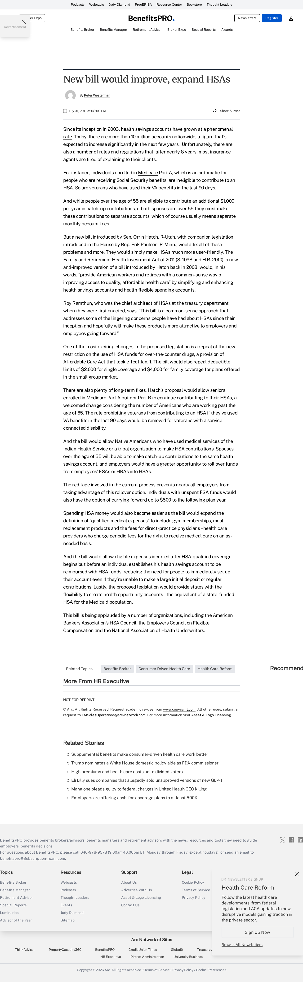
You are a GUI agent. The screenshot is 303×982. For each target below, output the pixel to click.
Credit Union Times (143, 949)
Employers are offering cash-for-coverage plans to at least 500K (134, 797)
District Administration (147, 957)
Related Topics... (81, 669)
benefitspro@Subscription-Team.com (32, 858)
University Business (188, 957)
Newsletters (247, 18)
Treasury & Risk (209, 949)
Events (66, 905)
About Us (129, 882)
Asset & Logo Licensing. (211, 715)
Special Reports (13, 905)
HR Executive (110, 957)
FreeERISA (143, 4)
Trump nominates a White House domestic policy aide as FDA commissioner (144, 762)
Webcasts (96, 4)
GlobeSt (177, 949)
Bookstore (194, 4)
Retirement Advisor (16, 897)
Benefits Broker (13, 882)
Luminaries (9, 913)
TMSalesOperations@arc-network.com (114, 715)
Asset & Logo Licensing (141, 897)
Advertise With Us (136, 890)
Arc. (108, 970)
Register (271, 18)
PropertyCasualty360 (65, 949)
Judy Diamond (119, 4)
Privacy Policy (182, 970)
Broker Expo (32, 18)
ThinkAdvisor (25, 949)
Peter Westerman (97, 95)
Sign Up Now (257, 932)
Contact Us (130, 905)
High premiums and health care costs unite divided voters (127, 771)
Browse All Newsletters (242, 945)
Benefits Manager (15, 890)
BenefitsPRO (105, 949)
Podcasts (78, 4)
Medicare (148, 172)
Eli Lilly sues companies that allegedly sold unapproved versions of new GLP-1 (146, 780)
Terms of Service (157, 970)
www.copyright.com (179, 709)
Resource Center (169, 4)
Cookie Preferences (211, 970)
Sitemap (68, 920)
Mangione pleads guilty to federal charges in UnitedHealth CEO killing (139, 788)
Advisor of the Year (16, 920)
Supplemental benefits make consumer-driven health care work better (139, 754)
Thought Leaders (219, 4)
